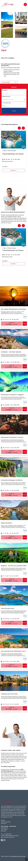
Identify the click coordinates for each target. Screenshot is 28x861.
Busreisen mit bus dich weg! (18, 856)
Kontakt (3, 820)
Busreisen (14, 87)
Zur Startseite (6, 82)
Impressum (3, 823)
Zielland (5, 90)
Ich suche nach (7, 102)
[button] (19, 128)
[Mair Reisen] (7, 4)
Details (24, 323)
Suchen (14, 111)
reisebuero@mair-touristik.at (12, 835)
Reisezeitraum (6, 96)
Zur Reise (12, 170)
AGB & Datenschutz (6, 822)
